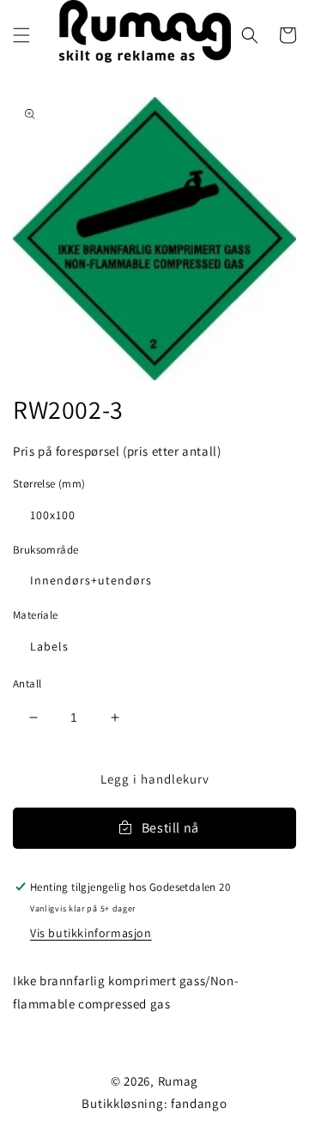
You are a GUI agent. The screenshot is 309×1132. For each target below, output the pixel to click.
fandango (199, 1103)
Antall (27, 683)
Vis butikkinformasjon (91, 933)
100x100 (53, 515)
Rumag (178, 1081)
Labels (49, 646)
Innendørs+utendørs (91, 580)
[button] (21, 35)
